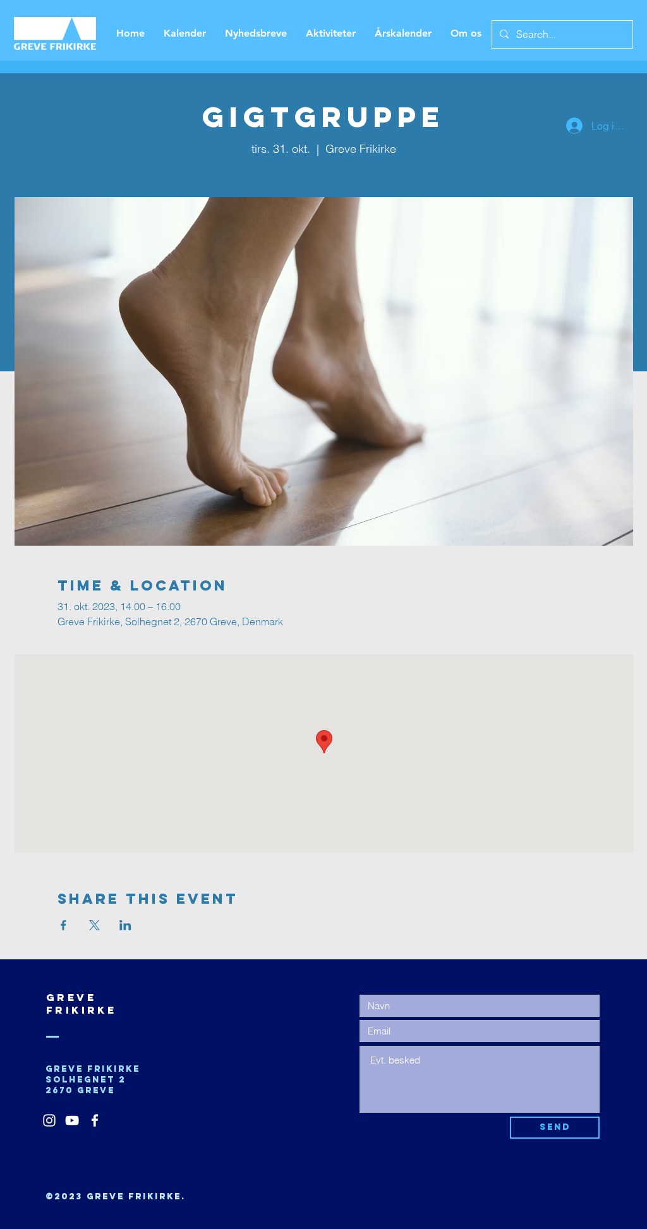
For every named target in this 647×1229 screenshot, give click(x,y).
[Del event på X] (94, 925)
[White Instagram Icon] (49, 1120)
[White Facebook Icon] (95, 1120)
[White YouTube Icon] (72, 1120)
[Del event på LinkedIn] (125, 925)
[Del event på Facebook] (63, 925)
